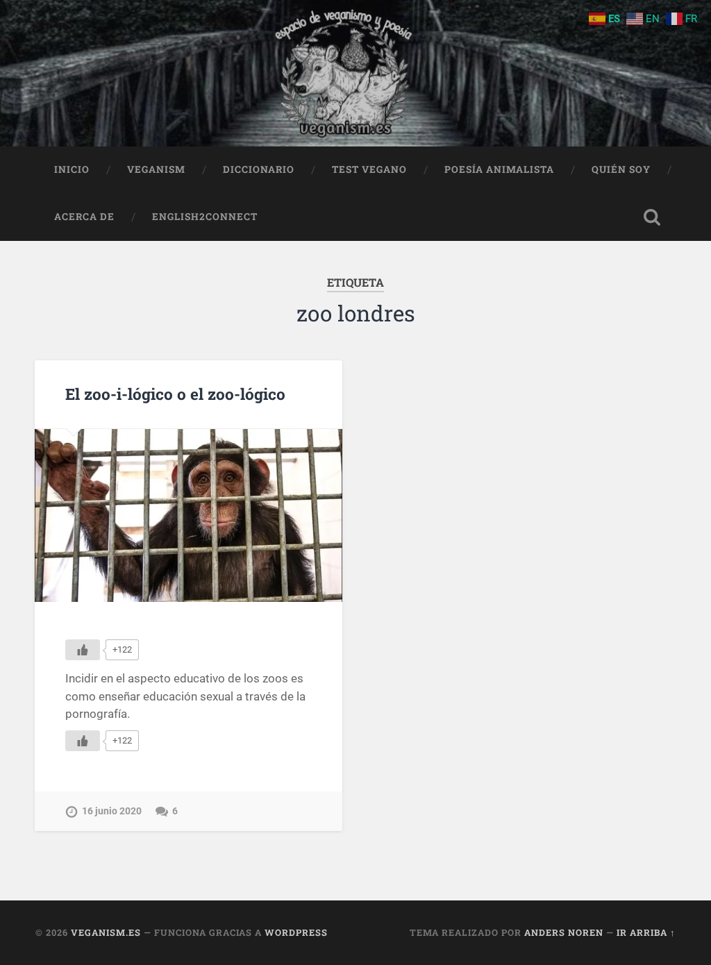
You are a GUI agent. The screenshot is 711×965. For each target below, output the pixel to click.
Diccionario (258, 169)
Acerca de (84, 216)
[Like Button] (82, 649)
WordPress (296, 932)
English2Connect (205, 216)
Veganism (156, 169)
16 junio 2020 (112, 811)
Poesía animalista (499, 169)
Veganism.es (106, 932)
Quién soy (621, 169)
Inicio (72, 169)
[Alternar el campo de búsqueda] (652, 217)
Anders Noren (563, 932)
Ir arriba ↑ (646, 932)
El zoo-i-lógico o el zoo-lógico (175, 393)
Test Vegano (369, 169)
